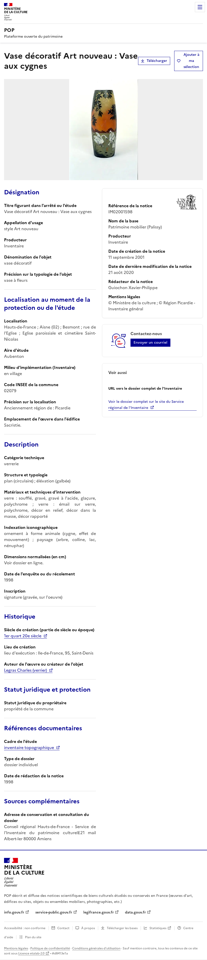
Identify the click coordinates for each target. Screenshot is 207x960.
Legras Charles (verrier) (25, 670)
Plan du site (33, 937)
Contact (63, 928)
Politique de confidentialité (50, 948)
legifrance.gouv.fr (98, 912)
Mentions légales (16, 948)
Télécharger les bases (122, 928)
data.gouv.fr (135, 912)
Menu (200, 7)
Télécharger (157, 60)
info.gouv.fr (14, 912)
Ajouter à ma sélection (191, 60)
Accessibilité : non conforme (24, 928)
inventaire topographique (29, 747)
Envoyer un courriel (150, 342)
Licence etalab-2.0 (31, 953)
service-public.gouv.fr (53, 912)
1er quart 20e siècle (22, 636)
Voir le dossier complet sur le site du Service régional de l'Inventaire (146, 404)
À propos (88, 928)
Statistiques (157, 928)
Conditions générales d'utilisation (96, 948)
